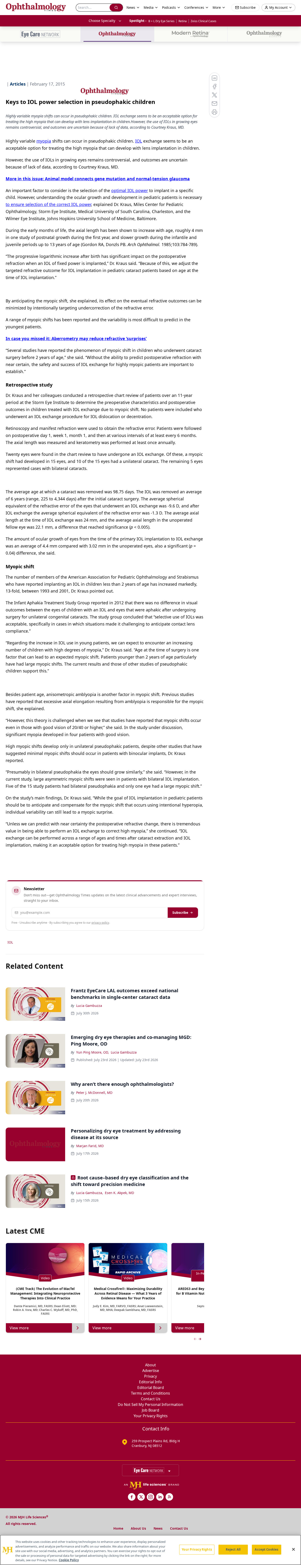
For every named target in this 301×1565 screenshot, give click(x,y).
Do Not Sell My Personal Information (150, 1404)
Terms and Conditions (150, 1393)
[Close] (293, 1549)
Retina (182, 21)
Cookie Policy (69, 1560)
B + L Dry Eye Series (161, 21)
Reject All (233, 1549)
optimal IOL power (129, 190)
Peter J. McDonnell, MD (94, 1092)
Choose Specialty (102, 20)
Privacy (150, 1376)
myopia (43, 141)
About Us (138, 1528)
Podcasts (169, 7)
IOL (138, 141)
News (158, 1528)
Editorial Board (150, 1387)
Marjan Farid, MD (90, 1146)
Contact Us (150, 1398)
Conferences (194, 7)
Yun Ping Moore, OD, (92, 1052)
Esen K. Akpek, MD (119, 1192)
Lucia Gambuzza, (89, 1192)
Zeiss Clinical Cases (203, 21)
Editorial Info (150, 1381)
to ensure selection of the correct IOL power (48, 204)
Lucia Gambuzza (89, 1005)
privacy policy (100, 923)
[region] (150, 1550)
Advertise (150, 1370)
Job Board (150, 1410)
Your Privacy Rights (151, 1415)
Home (118, 1528)
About (150, 1364)
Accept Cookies (266, 1549)
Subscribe (180, 912)
